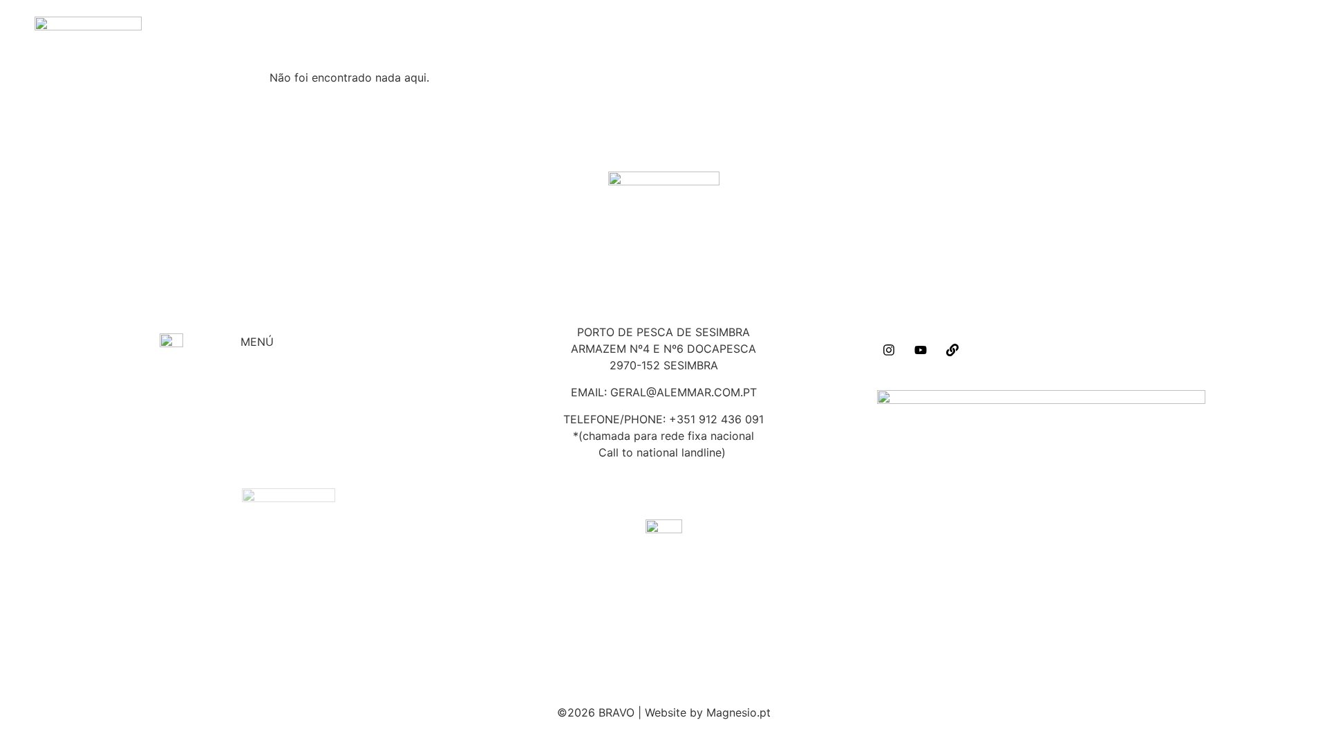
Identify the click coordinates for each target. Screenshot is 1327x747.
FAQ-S (689, 35)
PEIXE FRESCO (280, 413)
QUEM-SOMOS (642, 35)
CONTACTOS (712, 35)
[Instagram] (888, 350)
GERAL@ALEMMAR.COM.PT (683, 392)
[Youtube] (920, 350)
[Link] (952, 350)
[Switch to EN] (736, 35)
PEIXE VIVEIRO (280, 400)
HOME (618, 35)
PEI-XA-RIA (665, 35)
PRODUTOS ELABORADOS (311, 426)
